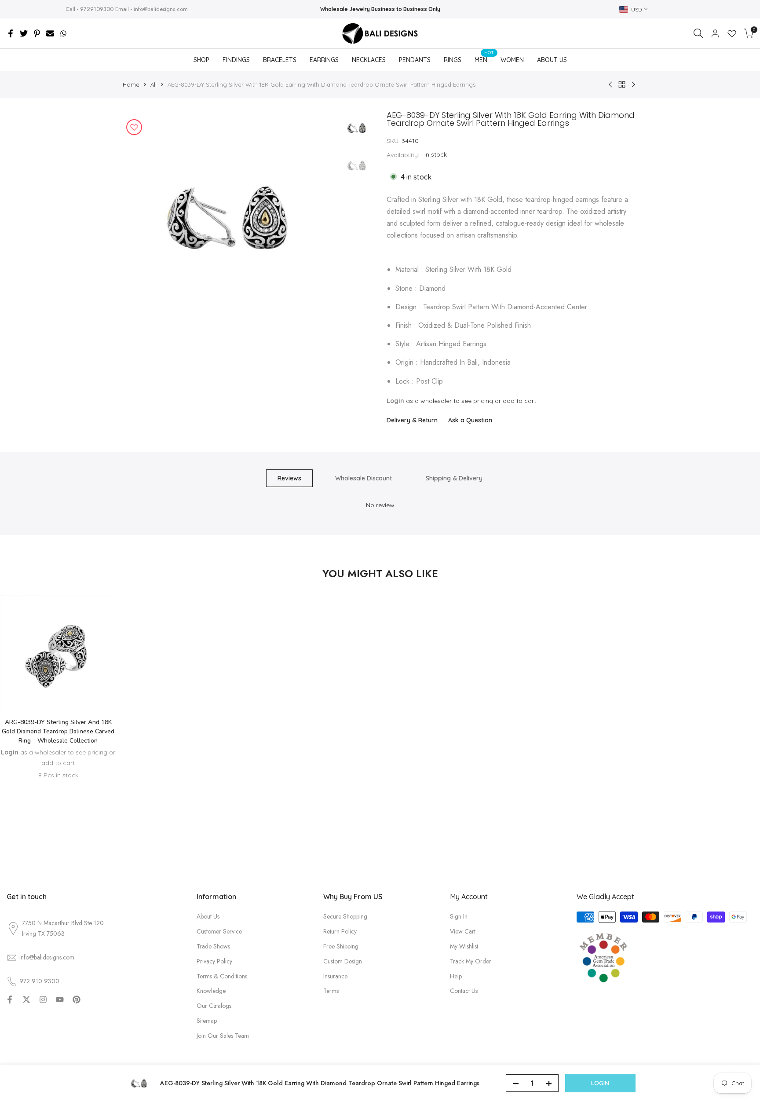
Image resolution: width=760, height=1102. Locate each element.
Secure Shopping (345, 916)
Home (131, 84)
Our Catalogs (214, 1005)
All (153, 84)
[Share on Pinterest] (37, 33)
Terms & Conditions (222, 976)
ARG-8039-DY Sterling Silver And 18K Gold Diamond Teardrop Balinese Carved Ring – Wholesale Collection (58, 731)
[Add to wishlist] (134, 127)
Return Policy (340, 931)
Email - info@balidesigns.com (151, 9)
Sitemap (207, 1020)
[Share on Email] (50, 33)
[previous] (140, 218)
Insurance (335, 976)
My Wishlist (464, 946)
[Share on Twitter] (24, 33)
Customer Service (219, 931)
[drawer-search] (698, 33)
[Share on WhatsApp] (63, 33)
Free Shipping (340, 946)
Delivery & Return (412, 420)
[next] (318, 218)
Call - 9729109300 (89, 9)
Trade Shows (213, 946)
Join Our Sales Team (223, 1035)
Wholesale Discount (363, 478)
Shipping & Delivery (454, 478)
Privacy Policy (214, 961)
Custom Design (342, 961)
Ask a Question (470, 420)
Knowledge (211, 990)
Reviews (289, 478)
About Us (208, 916)
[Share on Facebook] (11, 33)
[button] (58, 685)
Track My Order (470, 961)
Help (456, 976)
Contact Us (464, 990)
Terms (331, 990)
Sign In (459, 916)
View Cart (462, 931)
